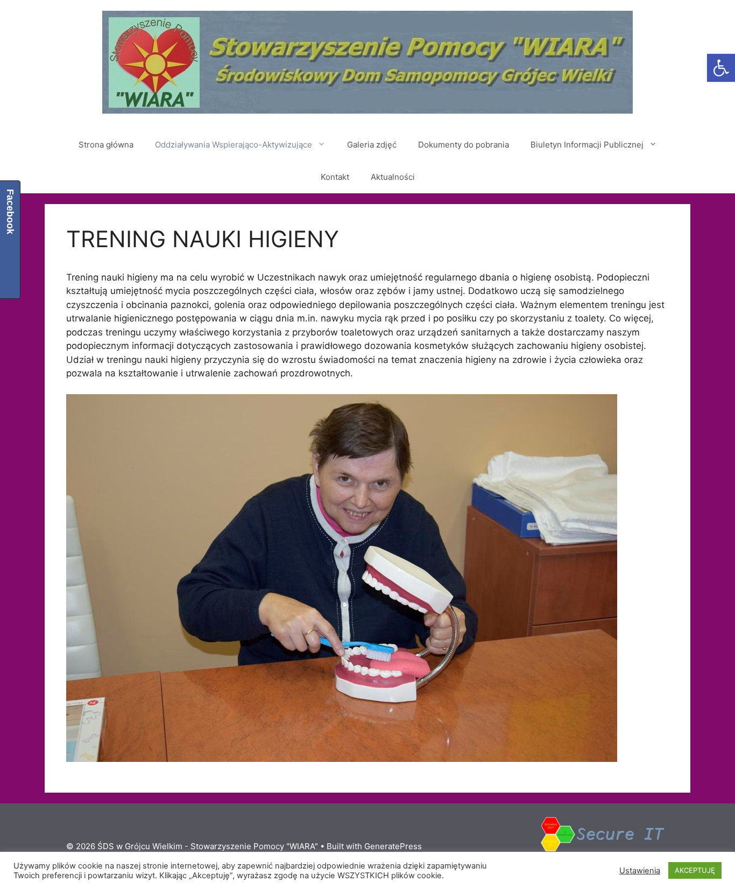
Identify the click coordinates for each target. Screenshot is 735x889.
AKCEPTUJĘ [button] (695, 870)
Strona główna (106, 144)
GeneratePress (393, 846)
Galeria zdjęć (372, 144)
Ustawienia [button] (639, 871)
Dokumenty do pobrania (463, 144)
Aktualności (393, 177)
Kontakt (335, 177)
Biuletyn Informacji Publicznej (587, 144)
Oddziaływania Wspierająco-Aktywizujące (233, 144)
